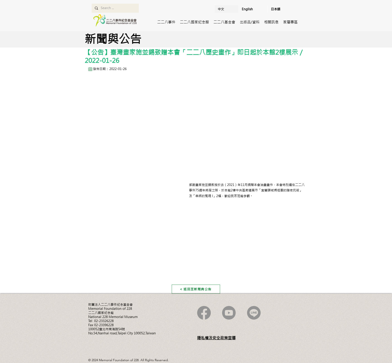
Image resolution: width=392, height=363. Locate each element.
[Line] (254, 313)
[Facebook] (204, 313)
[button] (166, 22)
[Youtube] (229, 313)
